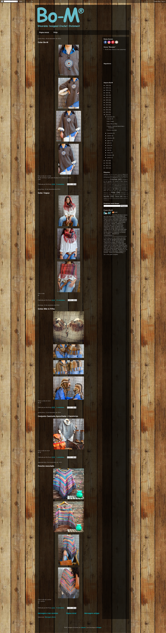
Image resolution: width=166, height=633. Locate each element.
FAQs (56, 32)
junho (109, 145)
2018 (107, 105)
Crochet (113, 179)
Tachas (110, 194)
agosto (109, 140)
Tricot (117, 196)
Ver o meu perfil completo (111, 254)
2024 (107, 90)
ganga (124, 187)
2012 (107, 163)
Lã (113, 189)
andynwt (83, 627)
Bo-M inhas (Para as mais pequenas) (115, 49)
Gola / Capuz (44, 193)
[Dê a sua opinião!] (70, 184)
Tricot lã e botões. (119, 198)
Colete (124, 177)
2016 (107, 110)
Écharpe (117, 185)
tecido (106, 196)
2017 (107, 107)
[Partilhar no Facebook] (73, 184)
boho (111, 174)
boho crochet (118, 174)
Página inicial (44, 32)
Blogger (99, 627)
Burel (124, 174)
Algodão (106, 174)
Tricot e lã (111, 198)
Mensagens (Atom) (50, 617)
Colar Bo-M (43, 42)
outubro (109, 135)
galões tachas (118, 187)
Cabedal (114, 177)
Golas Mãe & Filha (46, 309)
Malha (120, 190)
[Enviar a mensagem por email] (68, 184)
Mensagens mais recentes (48, 613)
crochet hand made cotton (114, 184)
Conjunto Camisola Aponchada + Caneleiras (58, 416)
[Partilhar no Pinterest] (75, 184)
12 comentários (60, 300)
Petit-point (123, 192)
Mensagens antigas (91, 613)
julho (108, 143)
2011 (107, 165)
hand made (107, 189)
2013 (107, 160)
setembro (110, 138)
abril (108, 150)
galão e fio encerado (108, 187)
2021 (107, 97)
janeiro (109, 157)
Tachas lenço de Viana (120, 194)
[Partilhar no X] (72, 184)
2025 (107, 88)
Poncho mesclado (46, 466)
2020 (107, 100)
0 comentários (60, 184)
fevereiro (109, 155)
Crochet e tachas (116, 182)
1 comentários (60, 457)
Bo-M (115, 212)
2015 (107, 112)
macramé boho (112, 190)
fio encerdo (123, 185)
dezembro (110, 117)
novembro (110, 133)
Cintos (120, 177)
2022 (107, 95)
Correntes (106, 179)
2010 (107, 168)
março (109, 152)
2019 (107, 102)
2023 (107, 92)
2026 (107, 85)
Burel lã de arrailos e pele (110, 176)
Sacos (105, 194)
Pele (113, 192)
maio (108, 148)
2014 (107, 114)
